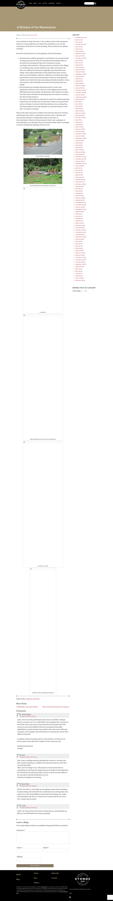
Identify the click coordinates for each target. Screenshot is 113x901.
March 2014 (78, 195)
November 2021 (79, 44)
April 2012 (78, 248)
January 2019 (79, 88)
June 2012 (78, 243)
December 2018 (79, 90)
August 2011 (78, 266)
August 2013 (78, 211)
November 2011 (79, 259)
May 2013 (78, 218)
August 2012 (78, 239)
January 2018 (79, 115)
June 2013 (78, 216)
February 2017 (79, 129)
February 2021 (79, 53)
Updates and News (33, 699)
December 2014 (79, 184)
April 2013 (78, 221)
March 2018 (78, 111)
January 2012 (79, 255)
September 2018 (80, 97)
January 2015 (79, 182)
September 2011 (79, 264)
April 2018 (78, 108)
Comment (20, 830)
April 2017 (78, 124)
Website (20, 857)
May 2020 (78, 62)
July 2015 (77, 168)
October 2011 (79, 262)
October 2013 (79, 207)
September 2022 (80, 37)
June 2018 (78, 104)
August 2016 (78, 140)
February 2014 (79, 198)
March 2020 (78, 67)
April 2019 (78, 81)
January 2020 (79, 69)
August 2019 (78, 76)
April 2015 (78, 175)
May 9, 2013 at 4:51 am (29, 716)
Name (19, 848)
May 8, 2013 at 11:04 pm (29, 786)
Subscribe (55, 873)
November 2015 (79, 159)
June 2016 (78, 143)
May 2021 (78, 49)
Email (46, 848)
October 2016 (79, 136)
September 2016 (80, 138)
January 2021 (79, 56)
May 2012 (78, 246)
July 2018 (77, 101)
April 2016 (78, 147)
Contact (54, 878)
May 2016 (78, 145)
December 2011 (79, 257)
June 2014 (78, 189)
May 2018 (78, 106)
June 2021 (78, 46)
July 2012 (77, 241)
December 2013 (79, 202)
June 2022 (78, 40)
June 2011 (78, 271)
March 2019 (78, 83)
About (18, 874)
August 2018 (78, 99)
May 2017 (78, 122)
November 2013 (79, 205)
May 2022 (78, 42)
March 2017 (78, 127)
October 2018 (79, 95)
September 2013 (80, 209)
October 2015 (79, 161)
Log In (70, 893)
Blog (18, 879)
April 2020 (78, 65)
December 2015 (79, 156)
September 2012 (80, 237)
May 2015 (78, 172)
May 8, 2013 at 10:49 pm (29, 807)
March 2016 (78, 150)
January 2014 (79, 200)
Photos (36, 883)
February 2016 (79, 152)
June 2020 (78, 60)
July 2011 (77, 269)
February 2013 (79, 225)
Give (35, 878)
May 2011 (78, 273)
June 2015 (78, 170)
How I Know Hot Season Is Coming (55, 707)
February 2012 (79, 253)
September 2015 (80, 163)
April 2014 (78, 193)
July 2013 (77, 214)
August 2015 (78, 166)
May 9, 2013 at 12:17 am (29, 757)
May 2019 (78, 79)
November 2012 (79, 232)
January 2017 (79, 131)
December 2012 (79, 230)
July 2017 (77, 120)
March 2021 (78, 51)
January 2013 (79, 227)
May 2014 (78, 191)
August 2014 (78, 186)
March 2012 (78, 250)
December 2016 (79, 134)
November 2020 (80, 58)
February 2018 (79, 113)
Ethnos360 (44, 886)
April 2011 (78, 276)
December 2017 (79, 117)
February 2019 (79, 85)
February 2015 (79, 179)
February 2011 (79, 280)
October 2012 (79, 234)
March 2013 (78, 223)
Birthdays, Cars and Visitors (28, 707)
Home (36, 873)
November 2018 (79, 92)
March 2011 (78, 278)
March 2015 (78, 177)
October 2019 (79, 72)
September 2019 (80, 74)
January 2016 (79, 154)
